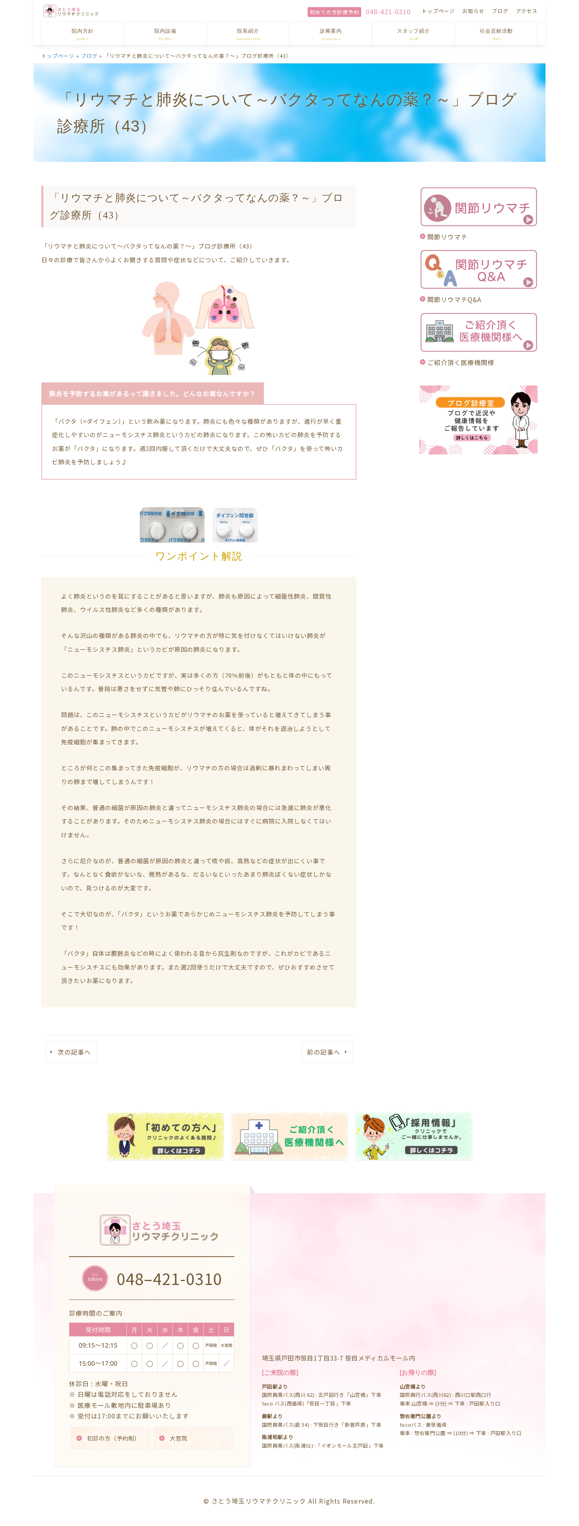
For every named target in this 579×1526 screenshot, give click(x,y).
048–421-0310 (169, 1278)
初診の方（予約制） (113, 1438)
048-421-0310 (388, 11)
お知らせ (473, 11)
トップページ (438, 11)
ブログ (500, 11)
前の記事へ (323, 1052)
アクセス (527, 11)
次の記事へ (74, 1052)
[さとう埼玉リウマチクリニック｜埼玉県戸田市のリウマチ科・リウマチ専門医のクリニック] (70, 11)
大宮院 (178, 1438)
